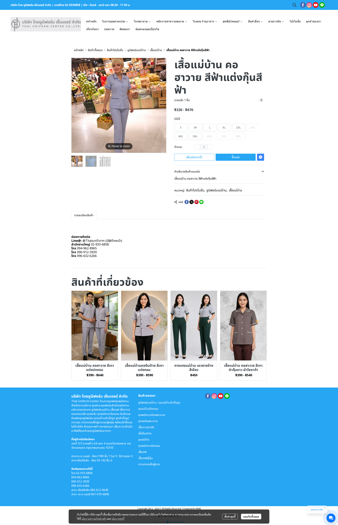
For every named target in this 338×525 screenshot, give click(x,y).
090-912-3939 (80, 481)
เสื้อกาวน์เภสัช (146, 427)
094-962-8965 (80, 477)
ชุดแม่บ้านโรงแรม (148, 409)
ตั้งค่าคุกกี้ (230, 516)
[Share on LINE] (201, 202)
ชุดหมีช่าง (143, 439)
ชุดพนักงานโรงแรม (149, 446)
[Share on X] (191, 202)
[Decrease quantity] (197, 146)
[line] (322, 5)
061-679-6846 (100, 494)
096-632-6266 (80, 486)
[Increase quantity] (210, 146)
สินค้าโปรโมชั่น (115, 50)
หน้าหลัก (79, 50)
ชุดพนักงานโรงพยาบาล (151, 415)
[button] (295, 5)
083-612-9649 (99, 490)
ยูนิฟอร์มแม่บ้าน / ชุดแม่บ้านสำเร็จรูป (159, 402)
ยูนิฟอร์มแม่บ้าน (136, 50)
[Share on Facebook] (186, 202)
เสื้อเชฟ (142, 452)
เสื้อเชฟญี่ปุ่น (145, 458)
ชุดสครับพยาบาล (148, 421)
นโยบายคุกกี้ (118, 518)
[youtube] (315, 5)
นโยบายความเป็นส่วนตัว (94, 518)
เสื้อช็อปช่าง (145, 433)
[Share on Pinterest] (196, 202)
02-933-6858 (84, 473)
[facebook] (303, 5)
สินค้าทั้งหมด (95, 50)
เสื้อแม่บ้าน (156, 50)
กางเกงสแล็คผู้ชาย (149, 464)
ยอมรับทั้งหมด (251, 516)
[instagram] (309, 5)
